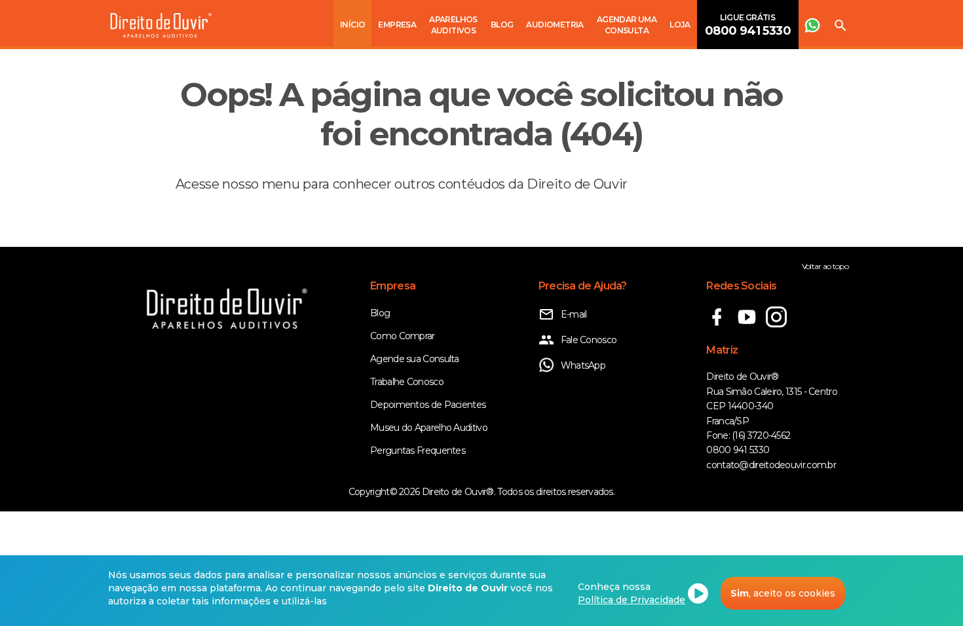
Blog (502, 24)
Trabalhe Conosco (407, 382)
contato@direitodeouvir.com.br (771, 465)
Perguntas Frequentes (417, 450)
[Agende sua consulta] (812, 23)
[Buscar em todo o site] (840, 23)
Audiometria (554, 24)
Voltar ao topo (825, 266)
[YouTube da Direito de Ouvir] (751, 324)
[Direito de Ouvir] (161, 27)
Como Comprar (402, 336)
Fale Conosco (589, 340)
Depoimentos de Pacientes (427, 405)
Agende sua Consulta (414, 359)
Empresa (397, 24)
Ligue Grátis (748, 25)
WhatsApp (583, 365)
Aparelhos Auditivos (453, 24)
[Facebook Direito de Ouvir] (721, 324)
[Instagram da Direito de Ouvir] (779, 324)
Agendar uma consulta (626, 24)
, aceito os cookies (782, 593)
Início (352, 24)
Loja (680, 24)
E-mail (574, 314)
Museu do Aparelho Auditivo (428, 427)
